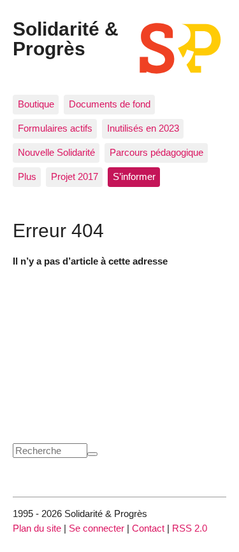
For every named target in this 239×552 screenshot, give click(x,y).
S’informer (134, 176)
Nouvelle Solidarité (56, 152)
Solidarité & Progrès (66, 38)
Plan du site (37, 528)
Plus (27, 176)
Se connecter (96, 528)
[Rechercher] (92, 454)
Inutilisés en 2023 (143, 128)
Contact (148, 528)
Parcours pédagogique (156, 152)
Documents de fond (109, 104)
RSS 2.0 (189, 528)
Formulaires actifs (55, 128)
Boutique (36, 104)
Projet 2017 (74, 176)
